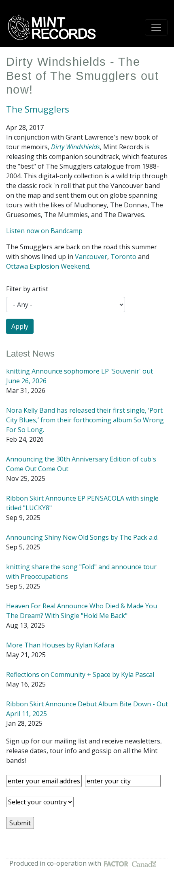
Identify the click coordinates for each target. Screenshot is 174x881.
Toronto (123, 256)
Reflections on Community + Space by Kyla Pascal (80, 674)
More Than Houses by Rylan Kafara (60, 645)
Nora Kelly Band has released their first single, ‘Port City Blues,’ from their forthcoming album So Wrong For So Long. (85, 420)
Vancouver (91, 256)
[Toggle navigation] (156, 27)
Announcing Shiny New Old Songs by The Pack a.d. (82, 537)
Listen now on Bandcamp (44, 230)
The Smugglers (37, 109)
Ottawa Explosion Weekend (47, 266)
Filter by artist (27, 288)
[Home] (54, 27)
